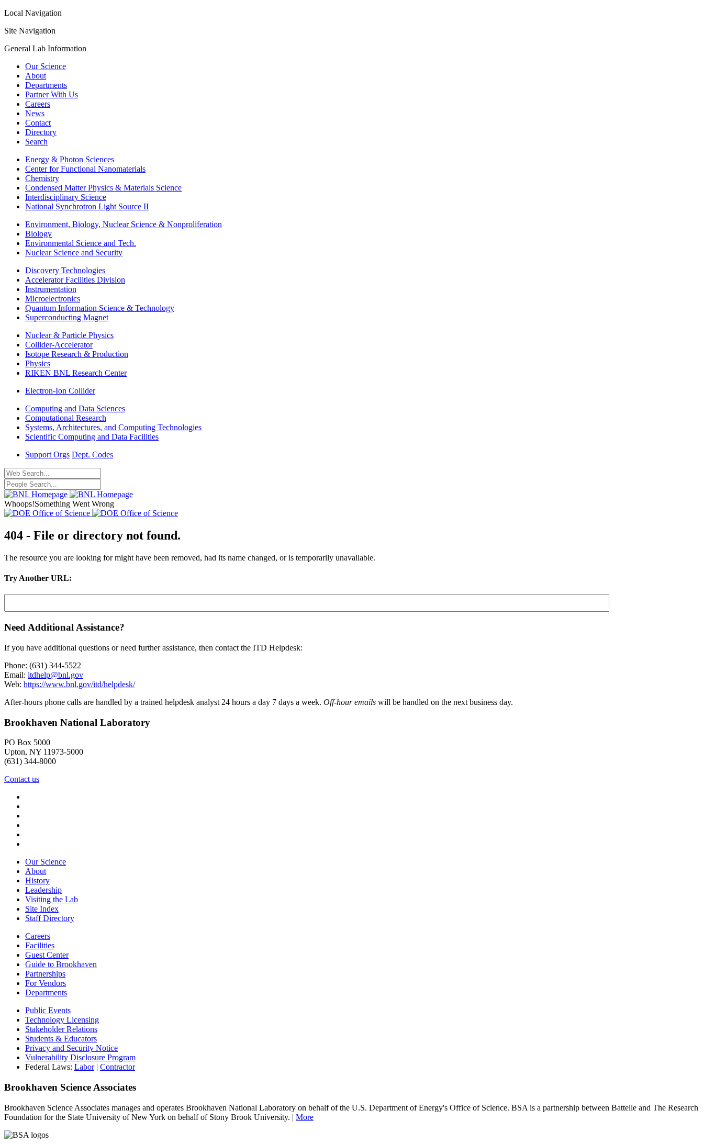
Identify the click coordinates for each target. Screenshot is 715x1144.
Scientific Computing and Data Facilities (92, 436)
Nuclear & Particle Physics (69, 335)
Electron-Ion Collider (60, 390)
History (37, 880)
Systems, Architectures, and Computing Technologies (113, 427)
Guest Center (47, 954)
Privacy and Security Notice (71, 1048)
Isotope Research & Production (76, 354)
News (34, 113)
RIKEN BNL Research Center (76, 372)
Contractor (117, 1066)
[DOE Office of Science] (91, 513)
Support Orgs (47, 454)
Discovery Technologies (65, 270)
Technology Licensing (62, 1019)
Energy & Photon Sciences (69, 159)
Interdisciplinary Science (65, 197)
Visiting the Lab (51, 899)
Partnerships (45, 973)
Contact (38, 122)
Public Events (48, 1010)
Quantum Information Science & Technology (99, 308)
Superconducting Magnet (66, 317)
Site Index (42, 908)
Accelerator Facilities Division (75, 279)
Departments (46, 85)
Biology (38, 233)
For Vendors (45, 983)
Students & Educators (61, 1038)
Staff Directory (49, 918)
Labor (84, 1066)
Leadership (43, 889)
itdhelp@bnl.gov (55, 674)
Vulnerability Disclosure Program (80, 1057)
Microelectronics (52, 298)
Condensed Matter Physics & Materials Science (103, 187)
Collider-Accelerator (59, 344)
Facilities (39, 945)
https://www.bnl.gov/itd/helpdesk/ (79, 684)
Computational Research (65, 417)
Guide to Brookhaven (61, 964)
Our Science (45, 66)
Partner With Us (51, 94)
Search (36, 141)
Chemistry (42, 178)
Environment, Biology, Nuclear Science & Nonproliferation (123, 224)
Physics (37, 363)
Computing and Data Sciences (75, 408)
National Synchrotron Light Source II (87, 206)
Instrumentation (50, 289)
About (35, 75)
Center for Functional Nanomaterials (85, 168)
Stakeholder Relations (61, 1029)
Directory (41, 132)
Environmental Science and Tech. (80, 243)
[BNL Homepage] (68, 494)
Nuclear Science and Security (73, 252)
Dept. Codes (92, 454)
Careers (37, 103)
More (305, 1117)
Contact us (21, 779)
